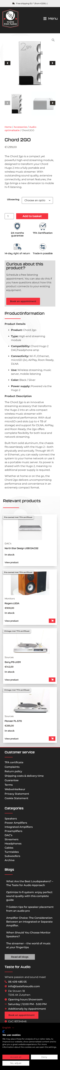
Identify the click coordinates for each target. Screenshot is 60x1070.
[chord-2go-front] (30, 63)
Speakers (11, 818)
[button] (7, 63)
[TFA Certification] (43, 226)
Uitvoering (13, 199)
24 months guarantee (17, 234)
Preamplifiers (13, 831)
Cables (9, 847)
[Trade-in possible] (43, 247)
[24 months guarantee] (17, 226)
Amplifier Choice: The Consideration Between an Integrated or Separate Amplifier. (29, 921)
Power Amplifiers (16, 822)
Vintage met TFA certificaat (17, 631)
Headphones (13, 843)
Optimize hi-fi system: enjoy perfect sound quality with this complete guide (29, 896)
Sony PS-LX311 (13, 662)
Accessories (20, 127)
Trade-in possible (43, 253)
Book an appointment (23, 301)
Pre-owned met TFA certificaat (18, 517)
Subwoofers (12, 856)
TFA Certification (42, 233)
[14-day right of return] (17, 247)
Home (8, 127)
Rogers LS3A (12, 603)
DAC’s (8, 835)
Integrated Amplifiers (19, 826)
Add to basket (32, 216)
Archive (10, 860)
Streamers (11, 839)
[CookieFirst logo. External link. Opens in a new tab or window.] (3, 1031)
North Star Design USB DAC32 (21, 548)
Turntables (12, 851)
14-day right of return (17, 253)
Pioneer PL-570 (13, 721)
